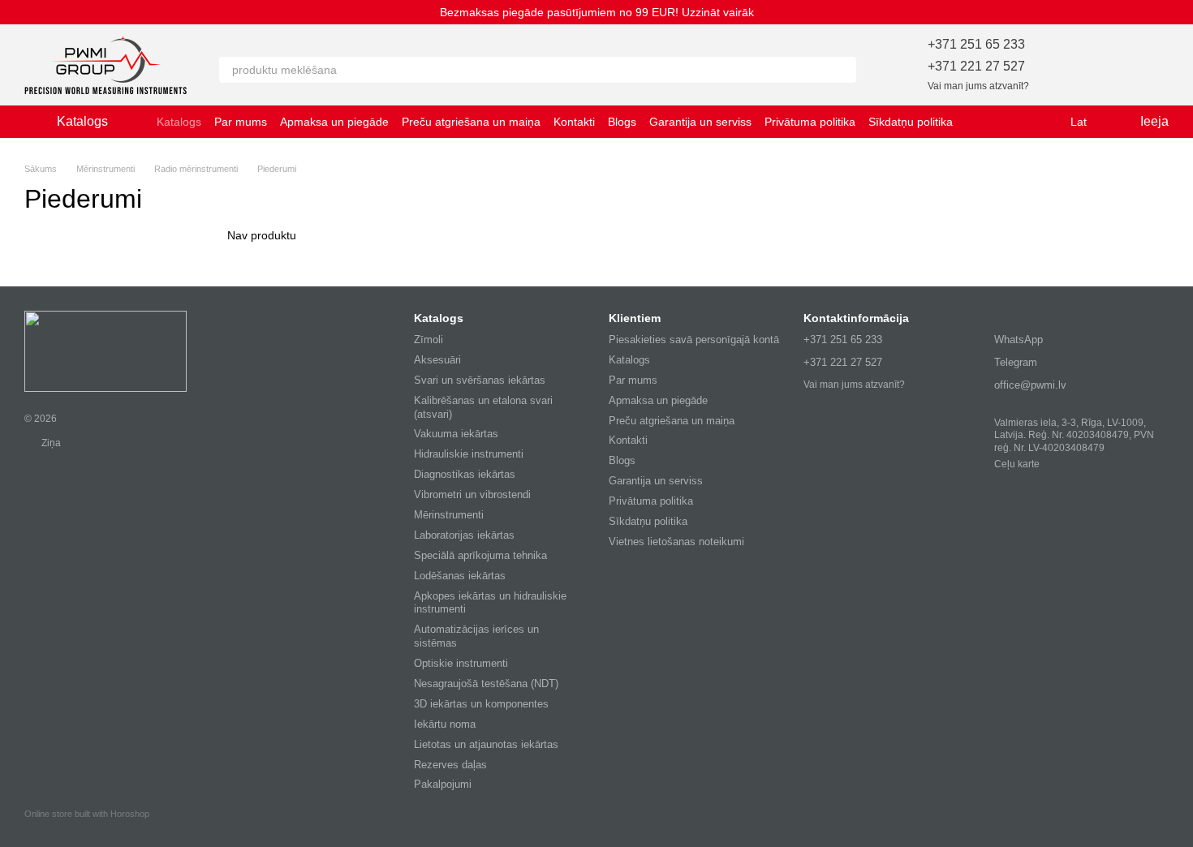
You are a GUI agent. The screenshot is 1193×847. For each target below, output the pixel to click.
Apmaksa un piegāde (334, 121)
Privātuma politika (809, 121)
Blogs (622, 121)
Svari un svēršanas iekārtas (479, 380)
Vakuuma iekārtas (456, 434)
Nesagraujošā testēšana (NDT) (486, 683)
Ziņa (50, 443)
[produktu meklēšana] (843, 70)
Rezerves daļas (450, 765)
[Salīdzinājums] (1113, 65)
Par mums (240, 121)
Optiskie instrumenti (461, 663)
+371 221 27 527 (976, 66)
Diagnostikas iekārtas (464, 474)
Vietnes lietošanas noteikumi (676, 541)
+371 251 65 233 (976, 44)
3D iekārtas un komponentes (481, 704)
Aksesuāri (437, 360)
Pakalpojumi (443, 784)
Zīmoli (428, 339)
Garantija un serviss (700, 121)
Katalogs (179, 121)
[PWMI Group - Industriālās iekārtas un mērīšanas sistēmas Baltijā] (105, 350)
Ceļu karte (1017, 464)
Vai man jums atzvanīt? (978, 86)
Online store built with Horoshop (86, 814)
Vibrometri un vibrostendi (472, 494)
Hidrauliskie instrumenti (468, 454)
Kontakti (574, 121)
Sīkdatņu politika (910, 121)
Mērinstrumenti (449, 515)
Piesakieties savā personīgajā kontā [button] (694, 339)
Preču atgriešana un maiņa (471, 121)
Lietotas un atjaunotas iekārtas (486, 744)
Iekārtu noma (445, 724)
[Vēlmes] (1071, 65)
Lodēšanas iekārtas (460, 576)
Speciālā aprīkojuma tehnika (480, 555)
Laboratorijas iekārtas (464, 535)
